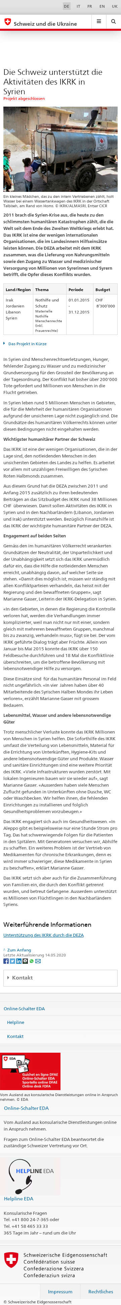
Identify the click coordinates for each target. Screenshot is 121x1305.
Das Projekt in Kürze (27, 343)
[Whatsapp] (32, 960)
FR (89, 6)
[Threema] (26, 960)
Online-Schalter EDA (24, 1008)
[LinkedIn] (19, 960)
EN (102, 6)
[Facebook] (6, 960)
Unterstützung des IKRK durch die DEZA (43, 935)
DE (66, 6)
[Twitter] (13, 960)
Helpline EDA (18, 1198)
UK (115, 6)
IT (78, 6)
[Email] (38, 960)
